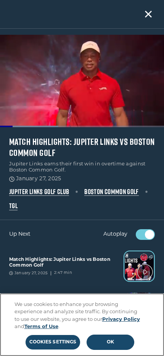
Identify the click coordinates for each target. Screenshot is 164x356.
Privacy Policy (121, 319)
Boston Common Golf (111, 191)
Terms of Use (41, 326)
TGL (13, 205)
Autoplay (115, 234)
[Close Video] (148, 14)
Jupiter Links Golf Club (39, 191)
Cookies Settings (53, 342)
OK (110, 342)
